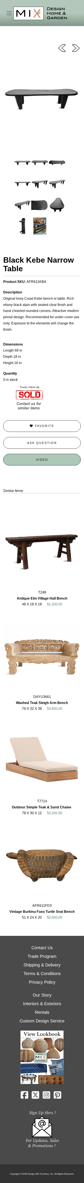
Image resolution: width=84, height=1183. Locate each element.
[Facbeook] (24, 1096)
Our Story (42, 995)
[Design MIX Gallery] (40, 13)
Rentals (42, 1012)
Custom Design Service (42, 1021)
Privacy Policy (42, 982)
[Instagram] (46, 1096)
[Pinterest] (57, 1096)
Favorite (43, 426)
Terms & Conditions (42, 973)
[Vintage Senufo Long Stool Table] (76, 48)
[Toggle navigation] (9, 13)
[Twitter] (35, 1096)
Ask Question (42, 443)
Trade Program (42, 956)
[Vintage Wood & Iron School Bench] (62, 48)
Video (42, 459)
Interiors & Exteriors (42, 1003)
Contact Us (42, 947)
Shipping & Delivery (42, 965)
